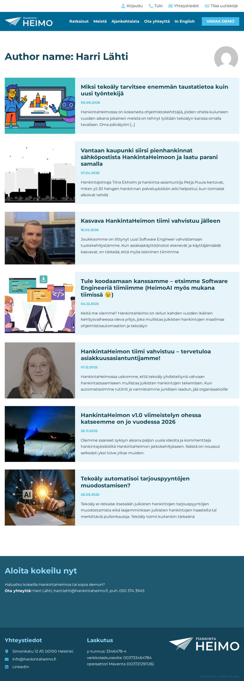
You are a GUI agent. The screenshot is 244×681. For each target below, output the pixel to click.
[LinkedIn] (17, 667)
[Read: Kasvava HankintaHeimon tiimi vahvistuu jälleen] (40, 238)
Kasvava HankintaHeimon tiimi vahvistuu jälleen (150, 220)
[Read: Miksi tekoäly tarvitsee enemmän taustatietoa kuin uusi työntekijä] (40, 105)
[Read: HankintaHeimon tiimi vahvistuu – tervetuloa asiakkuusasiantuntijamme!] (40, 370)
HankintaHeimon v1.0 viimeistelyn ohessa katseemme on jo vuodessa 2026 (141, 418)
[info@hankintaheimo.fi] (30, 659)
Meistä (100, 21)
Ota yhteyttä (157, 21)
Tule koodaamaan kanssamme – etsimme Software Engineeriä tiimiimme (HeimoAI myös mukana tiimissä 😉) (154, 288)
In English (185, 21)
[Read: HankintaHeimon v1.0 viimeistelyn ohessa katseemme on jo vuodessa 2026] (40, 433)
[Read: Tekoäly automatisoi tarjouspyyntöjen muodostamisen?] (40, 497)
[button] (220, 21)
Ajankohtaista (125, 21)
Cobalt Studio (228, 676)
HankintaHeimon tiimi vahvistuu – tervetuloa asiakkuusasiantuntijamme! (146, 354)
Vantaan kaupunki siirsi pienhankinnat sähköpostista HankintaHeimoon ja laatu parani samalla (149, 157)
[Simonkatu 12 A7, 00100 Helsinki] (39, 651)
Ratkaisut (79, 21)
